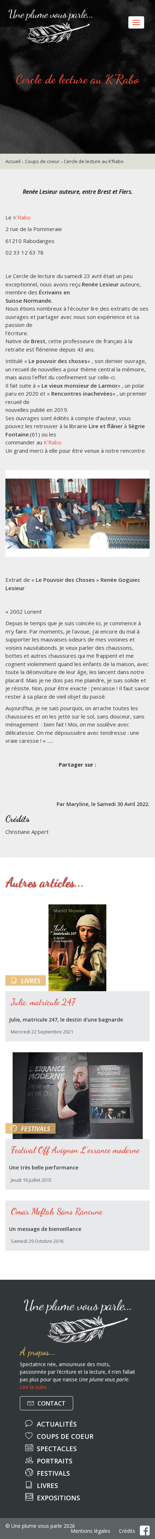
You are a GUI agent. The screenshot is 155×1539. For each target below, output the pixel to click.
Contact (51, 1403)
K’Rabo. (53, 442)
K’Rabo (22, 217)
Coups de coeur (42, 161)
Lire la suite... (35, 1387)
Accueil (13, 161)
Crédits (127, 1531)
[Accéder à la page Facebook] (145, 1530)
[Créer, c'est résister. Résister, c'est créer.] (5, 9)
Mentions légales (90, 1531)
